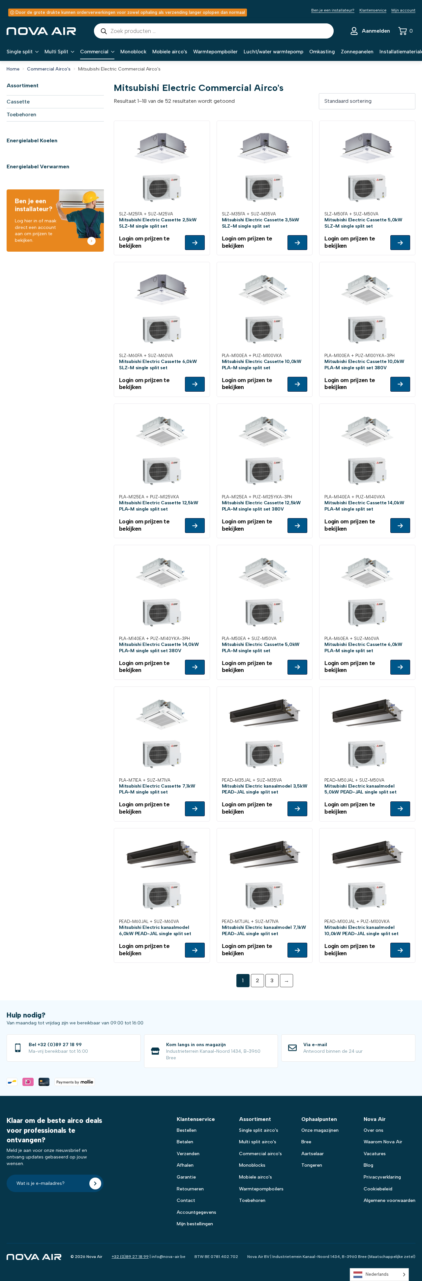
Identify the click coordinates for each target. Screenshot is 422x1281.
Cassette (18, 101)
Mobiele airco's (169, 52)
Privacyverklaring (382, 1177)
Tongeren (311, 1165)
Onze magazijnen (320, 1130)
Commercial (94, 52)
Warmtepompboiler (215, 52)
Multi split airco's (257, 1142)
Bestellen (186, 1130)
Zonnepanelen (357, 52)
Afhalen (185, 1165)
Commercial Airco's (49, 69)
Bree (306, 1142)
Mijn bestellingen (195, 1224)
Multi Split (56, 52)
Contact (186, 1200)
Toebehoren (21, 114)
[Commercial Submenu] (111, 51)
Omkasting (322, 52)
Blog (368, 1165)
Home (13, 69)
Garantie (186, 1177)
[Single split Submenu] (36, 51)
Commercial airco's (260, 1153)
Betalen (185, 1142)
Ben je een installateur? (332, 10)
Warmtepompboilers (261, 1189)
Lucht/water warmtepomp (273, 52)
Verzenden (188, 1153)
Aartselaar (312, 1153)
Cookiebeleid (378, 1189)
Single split (20, 52)
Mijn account (403, 10)
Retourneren (190, 1189)
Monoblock (133, 52)
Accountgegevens (196, 1212)
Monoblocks (252, 1165)
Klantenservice (372, 10)
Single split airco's (258, 1130)
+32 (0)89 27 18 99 (130, 1256)
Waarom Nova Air (383, 1142)
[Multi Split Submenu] (71, 51)
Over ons (373, 1130)
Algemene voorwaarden (389, 1200)
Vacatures (375, 1153)
